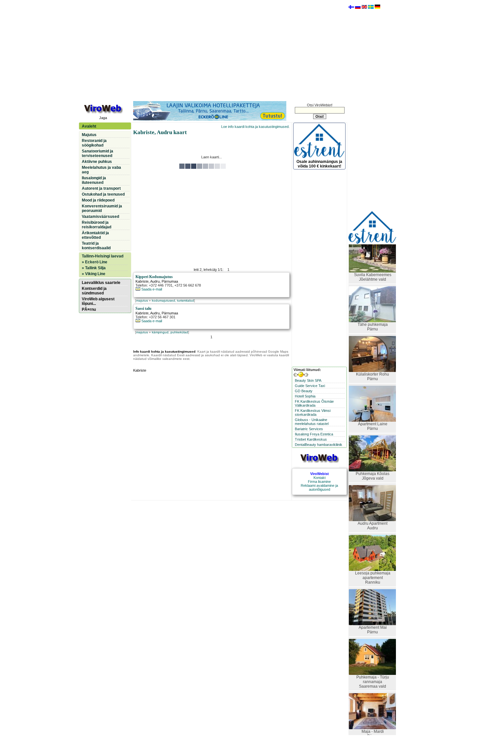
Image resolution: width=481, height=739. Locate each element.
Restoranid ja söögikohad (94, 143)
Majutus (89, 134)
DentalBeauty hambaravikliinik (318, 445)
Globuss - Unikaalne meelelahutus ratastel (312, 422)
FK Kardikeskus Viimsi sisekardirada (312, 412)
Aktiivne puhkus (97, 161)
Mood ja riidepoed (98, 200)
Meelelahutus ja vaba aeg (101, 169)
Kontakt (319, 478)
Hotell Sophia (305, 396)
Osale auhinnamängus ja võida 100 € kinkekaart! (319, 163)
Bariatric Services (309, 429)
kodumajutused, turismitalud (173, 300)
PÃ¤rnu (89, 309)
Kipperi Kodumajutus (154, 276)
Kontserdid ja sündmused (94, 290)
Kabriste (142, 281)
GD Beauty (303, 391)
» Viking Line (93, 274)
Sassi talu (143, 308)
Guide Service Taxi (310, 386)
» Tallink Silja (94, 268)
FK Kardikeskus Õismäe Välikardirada (314, 403)
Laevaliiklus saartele (101, 282)
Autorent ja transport (101, 188)
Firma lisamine (319, 482)
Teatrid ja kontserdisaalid (96, 245)
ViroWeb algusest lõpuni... (98, 301)
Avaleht (89, 126)
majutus (142, 300)
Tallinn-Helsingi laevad (102, 256)
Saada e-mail (151, 289)
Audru (155, 281)
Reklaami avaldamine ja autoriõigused (319, 487)
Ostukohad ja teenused (103, 194)
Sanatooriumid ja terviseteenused (97, 153)
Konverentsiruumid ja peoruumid (102, 208)
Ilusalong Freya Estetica (314, 434)
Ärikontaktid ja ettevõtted (95, 235)
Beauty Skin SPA (308, 380)
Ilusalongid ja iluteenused (94, 180)
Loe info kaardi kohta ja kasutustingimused (255, 127)
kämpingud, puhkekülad (170, 332)
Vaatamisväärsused (100, 216)
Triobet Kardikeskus (311, 439)
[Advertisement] (211, 50)
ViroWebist (319, 474)
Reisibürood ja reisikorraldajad (96, 224)
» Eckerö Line (94, 262)
